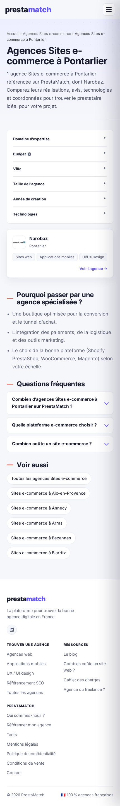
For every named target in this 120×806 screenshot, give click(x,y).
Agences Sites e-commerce (47, 33)
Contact (14, 772)
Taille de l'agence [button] (29, 184)
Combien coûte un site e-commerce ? (52, 443)
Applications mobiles (26, 663)
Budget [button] (19, 154)
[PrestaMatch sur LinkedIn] (12, 630)
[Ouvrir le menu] (109, 9)
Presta (28, 9)
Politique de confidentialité (31, 753)
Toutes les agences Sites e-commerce (49, 478)
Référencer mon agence (29, 724)
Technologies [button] (25, 214)
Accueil (13, 33)
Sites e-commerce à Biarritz (38, 552)
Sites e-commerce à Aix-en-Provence (48, 493)
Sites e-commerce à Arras (37, 523)
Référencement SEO (25, 683)
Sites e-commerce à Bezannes (41, 538)
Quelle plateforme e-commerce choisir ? (54, 425)
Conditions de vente (25, 763)
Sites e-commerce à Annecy (39, 508)
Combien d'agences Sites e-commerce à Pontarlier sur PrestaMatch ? (54, 403)
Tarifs (12, 734)
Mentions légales (22, 744)
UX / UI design (20, 673)
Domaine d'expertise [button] (31, 139)
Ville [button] (17, 169)
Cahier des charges (82, 679)
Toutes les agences (25, 692)
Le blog (71, 654)
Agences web (19, 654)
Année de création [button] (29, 199)
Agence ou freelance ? (84, 689)
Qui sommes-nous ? (26, 715)
